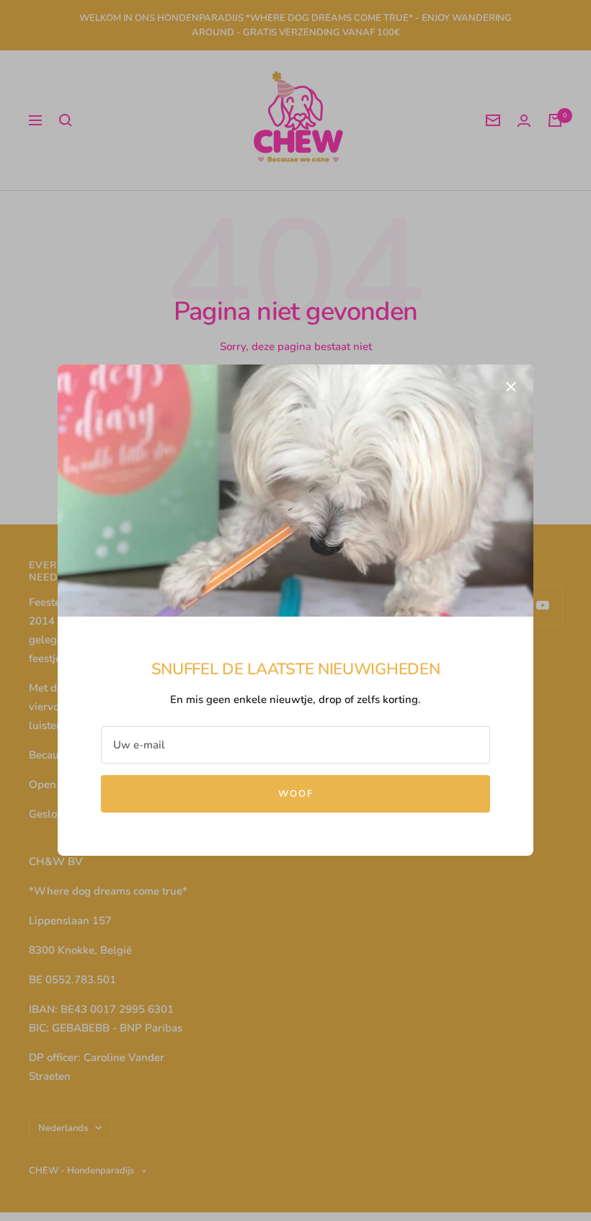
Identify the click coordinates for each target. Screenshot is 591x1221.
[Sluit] (511, 387)
